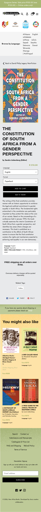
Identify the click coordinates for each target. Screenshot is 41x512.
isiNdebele (27, 37)
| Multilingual (28, 53)
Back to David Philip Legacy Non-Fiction (20, 63)
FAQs (30, 310)
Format (5, 177)
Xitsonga (26, 51)
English (35, 34)
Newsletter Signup (20, 461)
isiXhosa (26, 40)
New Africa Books (14, 499)
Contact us (24, 434)
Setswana (26, 45)
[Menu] (37, 14)
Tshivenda (26, 48)
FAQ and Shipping (14, 445)
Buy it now (20, 195)
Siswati (35, 45)
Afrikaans (26, 34)
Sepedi (25, 42)
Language (6, 168)
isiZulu (33, 40)
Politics (20, 288)
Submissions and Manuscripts (20, 438)
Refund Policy (29, 445)
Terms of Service (20, 449)
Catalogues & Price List (20, 441)
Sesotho (34, 42)
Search (15, 434)
